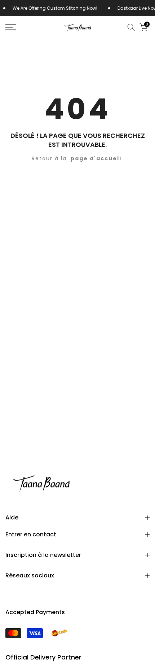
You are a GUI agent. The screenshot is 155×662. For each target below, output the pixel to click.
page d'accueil (96, 158)
